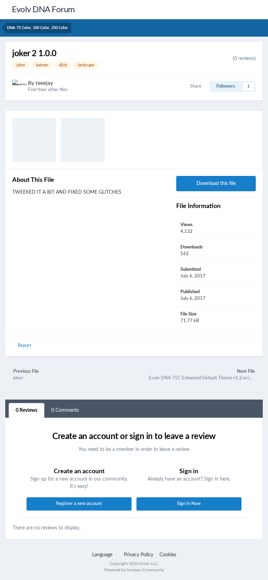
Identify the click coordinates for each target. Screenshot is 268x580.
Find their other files (48, 90)
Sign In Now (189, 503)
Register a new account (79, 503)
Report (24, 345)
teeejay (44, 83)
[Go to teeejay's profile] (18, 85)
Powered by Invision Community (134, 570)
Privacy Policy (138, 554)
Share (194, 86)
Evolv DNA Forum (43, 10)
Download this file (216, 183)
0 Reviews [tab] (26, 410)
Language (103, 554)
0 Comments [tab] (65, 410)
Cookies (167, 554)
